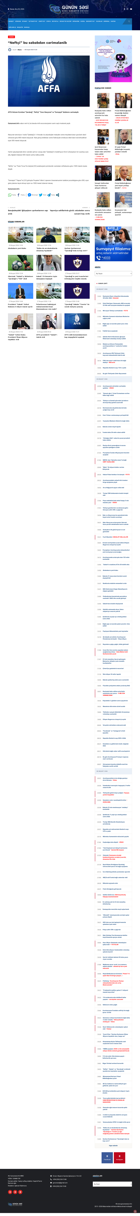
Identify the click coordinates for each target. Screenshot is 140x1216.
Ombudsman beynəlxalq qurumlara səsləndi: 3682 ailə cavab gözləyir (115, 597)
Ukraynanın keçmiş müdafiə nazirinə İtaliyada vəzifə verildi (115, 765)
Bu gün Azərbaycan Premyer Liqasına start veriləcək (115, 758)
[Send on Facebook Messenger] (33, 195)
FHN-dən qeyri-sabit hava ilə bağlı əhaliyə (114, 361)
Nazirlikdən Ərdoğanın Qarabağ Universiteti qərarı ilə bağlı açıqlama (115, 865)
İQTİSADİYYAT (33, 21)
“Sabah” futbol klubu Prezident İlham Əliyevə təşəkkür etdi (17, 337)
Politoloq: (113, 983)
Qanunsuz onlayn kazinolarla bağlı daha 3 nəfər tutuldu (116, 1020)
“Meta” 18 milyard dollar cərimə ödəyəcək (113, 468)
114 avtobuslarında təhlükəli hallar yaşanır (114, 998)
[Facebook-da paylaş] (21, 195)
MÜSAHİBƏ (76, 21)
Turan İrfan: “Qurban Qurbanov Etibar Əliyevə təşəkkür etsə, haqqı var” (115, 1035)
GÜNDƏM (18, 21)
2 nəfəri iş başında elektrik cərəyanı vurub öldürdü (115, 1116)
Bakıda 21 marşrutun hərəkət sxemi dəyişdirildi (115, 577)
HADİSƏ (113, 21)
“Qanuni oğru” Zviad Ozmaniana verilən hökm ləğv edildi (116, 394)
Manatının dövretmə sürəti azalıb (114, 706)
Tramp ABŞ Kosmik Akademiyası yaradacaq (114, 823)
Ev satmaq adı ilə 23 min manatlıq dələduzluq (114, 903)
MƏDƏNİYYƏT (90, 21)
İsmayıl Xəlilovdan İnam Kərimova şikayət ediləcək (102, 185)
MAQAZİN (20, 27)
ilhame (20, 50)
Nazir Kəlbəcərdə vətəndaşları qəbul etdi (115, 1028)
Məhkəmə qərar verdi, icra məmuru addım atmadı (115, 966)
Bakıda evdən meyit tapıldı (112, 427)
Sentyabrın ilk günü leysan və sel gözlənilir (114, 530)
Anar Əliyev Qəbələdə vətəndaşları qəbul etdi (114, 943)
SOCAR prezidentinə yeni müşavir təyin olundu (116, 1092)
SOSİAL (82, 21)
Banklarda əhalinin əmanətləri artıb (115, 583)
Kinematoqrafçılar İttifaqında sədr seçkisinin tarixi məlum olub (114, 1042)
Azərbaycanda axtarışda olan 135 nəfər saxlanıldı (116, 558)
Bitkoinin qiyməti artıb (110, 883)
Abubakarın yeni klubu (17, 248)
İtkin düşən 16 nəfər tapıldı (112, 674)
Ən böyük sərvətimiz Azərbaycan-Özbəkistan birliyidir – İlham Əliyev (115, 638)
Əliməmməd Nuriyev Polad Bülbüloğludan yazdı (112, 1077)
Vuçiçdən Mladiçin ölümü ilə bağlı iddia (116, 421)
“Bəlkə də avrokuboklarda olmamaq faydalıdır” (116, 1130)
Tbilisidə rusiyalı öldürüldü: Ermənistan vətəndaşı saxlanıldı (116, 713)
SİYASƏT (24, 21)
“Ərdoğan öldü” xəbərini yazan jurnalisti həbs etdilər (116, 439)
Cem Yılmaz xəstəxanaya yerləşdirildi (116, 415)
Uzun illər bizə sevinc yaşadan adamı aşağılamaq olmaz (115, 652)
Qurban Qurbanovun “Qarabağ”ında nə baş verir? (116, 1140)
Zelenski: (114, 857)
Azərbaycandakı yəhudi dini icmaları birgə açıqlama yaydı (115, 481)
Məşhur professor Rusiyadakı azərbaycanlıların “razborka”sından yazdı (115, 346)
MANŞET (11, 21)
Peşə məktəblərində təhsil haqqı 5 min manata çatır (116, 501)
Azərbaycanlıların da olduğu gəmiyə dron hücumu (115, 779)
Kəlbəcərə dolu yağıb (110, 1005)
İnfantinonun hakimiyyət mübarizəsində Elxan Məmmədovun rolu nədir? (46, 306)
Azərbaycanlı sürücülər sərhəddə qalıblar (114, 387)
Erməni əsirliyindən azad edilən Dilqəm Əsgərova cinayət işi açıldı (116, 544)
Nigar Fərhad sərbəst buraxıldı (113, 1063)
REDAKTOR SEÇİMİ (65, 21)
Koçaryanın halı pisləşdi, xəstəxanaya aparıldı (123, 212)
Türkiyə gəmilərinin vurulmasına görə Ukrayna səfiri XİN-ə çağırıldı (115, 509)
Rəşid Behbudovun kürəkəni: (116, 974)
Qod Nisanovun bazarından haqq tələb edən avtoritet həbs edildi (103, 154)
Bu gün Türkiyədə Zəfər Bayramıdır (114, 373)
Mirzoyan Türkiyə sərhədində (115, 310)
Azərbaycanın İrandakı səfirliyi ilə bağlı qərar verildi (116, 1011)
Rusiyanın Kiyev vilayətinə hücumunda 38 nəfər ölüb (116, 297)
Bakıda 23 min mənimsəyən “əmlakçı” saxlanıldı (115, 808)
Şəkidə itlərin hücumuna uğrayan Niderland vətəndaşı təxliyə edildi (114, 337)
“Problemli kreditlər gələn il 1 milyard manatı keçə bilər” (115, 991)
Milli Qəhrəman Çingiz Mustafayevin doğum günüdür (115, 590)
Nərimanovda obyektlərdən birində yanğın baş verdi (115, 409)
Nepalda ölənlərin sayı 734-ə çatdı (114, 368)
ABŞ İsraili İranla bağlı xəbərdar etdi (115, 877)
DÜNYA (48, 21)
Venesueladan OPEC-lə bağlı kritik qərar (116, 1122)
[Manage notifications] (135, 1211)
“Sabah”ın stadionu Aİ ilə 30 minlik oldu (116, 564)
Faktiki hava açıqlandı (110, 331)
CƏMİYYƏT (42, 21)
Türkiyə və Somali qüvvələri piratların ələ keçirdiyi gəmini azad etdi (115, 401)
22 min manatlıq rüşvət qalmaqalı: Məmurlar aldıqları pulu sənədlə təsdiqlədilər (114, 661)
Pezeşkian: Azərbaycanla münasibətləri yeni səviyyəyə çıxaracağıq (116, 551)
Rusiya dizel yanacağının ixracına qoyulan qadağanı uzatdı (114, 446)
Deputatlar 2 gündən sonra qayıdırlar (115, 700)
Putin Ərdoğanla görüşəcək (112, 889)
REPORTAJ (55, 21)
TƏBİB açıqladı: (116, 1050)
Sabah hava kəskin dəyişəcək (113, 603)
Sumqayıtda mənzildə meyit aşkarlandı (116, 909)
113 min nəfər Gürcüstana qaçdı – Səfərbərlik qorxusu (114, 1057)
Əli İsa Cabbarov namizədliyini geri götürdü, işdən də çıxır (114, 1084)
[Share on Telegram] (51, 195)
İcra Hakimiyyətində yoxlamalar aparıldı (116, 872)
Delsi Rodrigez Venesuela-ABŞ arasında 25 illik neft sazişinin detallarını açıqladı (116, 304)
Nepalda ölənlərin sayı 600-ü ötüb (114, 738)
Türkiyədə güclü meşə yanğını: (116, 794)
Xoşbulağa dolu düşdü (113, 842)
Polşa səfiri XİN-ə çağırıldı (112, 929)
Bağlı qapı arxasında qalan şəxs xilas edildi (115, 325)
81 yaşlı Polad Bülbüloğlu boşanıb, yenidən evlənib (122, 150)
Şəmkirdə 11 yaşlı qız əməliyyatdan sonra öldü (115, 815)
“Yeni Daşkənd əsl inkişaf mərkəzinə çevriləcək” (115, 849)
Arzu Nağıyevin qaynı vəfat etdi (113, 487)
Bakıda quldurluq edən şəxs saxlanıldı (116, 680)
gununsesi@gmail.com (60, 1183)
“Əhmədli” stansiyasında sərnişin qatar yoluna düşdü (116, 916)
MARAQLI (27, 27)
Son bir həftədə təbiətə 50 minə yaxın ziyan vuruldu (115, 958)
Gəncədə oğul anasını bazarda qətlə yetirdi (115, 1108)
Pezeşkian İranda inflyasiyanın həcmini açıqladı (116, 453)
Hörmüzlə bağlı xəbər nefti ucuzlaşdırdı (116, 751)
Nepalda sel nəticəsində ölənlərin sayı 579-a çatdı (116, 830)
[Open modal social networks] (57, 195)
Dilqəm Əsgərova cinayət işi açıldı (114, 719)
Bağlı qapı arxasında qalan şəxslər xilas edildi (116, 625)
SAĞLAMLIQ (12, 27)
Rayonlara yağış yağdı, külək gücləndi (116, 644)
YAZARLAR (99, 21)
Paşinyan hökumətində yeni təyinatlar (115, 631)
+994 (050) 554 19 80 (60, 1179)
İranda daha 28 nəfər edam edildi (114, 432)
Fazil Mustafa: (115, 537)
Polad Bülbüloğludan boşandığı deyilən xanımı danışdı (123, 116)
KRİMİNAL (107, 21)
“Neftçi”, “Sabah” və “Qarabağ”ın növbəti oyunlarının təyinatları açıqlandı (116, 1070)
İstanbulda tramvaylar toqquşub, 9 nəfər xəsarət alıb (116, 786)
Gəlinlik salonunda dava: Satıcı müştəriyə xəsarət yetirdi (113, 610)
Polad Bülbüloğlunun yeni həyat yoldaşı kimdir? (123, 185)
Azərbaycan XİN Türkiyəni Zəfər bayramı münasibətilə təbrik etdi (114, 354)
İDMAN (11, 37)
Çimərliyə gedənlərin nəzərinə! (113, 668)
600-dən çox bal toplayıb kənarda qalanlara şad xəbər (114, 923)
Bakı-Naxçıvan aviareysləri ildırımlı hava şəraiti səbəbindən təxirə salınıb (115, 523)
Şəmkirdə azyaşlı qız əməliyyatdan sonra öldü (114, 617)
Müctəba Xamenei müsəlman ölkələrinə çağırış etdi (116, 317)
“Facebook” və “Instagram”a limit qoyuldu (114, 732)
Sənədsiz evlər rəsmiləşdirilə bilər (115, 801)
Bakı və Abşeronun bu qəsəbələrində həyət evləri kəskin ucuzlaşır (115, 516)
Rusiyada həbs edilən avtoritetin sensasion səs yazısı (103, 214)
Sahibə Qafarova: (114, 896)
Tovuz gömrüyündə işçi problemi (114, 1100)
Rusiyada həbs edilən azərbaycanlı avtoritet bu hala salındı (103, 118)
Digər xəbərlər (113, 1145)
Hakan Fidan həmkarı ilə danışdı (116, 474)
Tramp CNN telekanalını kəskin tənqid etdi (115, 494)
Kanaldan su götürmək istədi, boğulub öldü (116, 745)
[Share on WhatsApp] (12, 195)
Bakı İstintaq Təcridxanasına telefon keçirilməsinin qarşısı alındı (115, 936)
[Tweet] (42, 195)
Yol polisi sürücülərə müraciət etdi (114, 725)
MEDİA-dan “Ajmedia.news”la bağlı (115, 461)
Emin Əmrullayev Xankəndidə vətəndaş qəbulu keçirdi (116, 951)
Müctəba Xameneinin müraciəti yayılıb (116, 836)
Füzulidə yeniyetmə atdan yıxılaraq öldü (116, 685)
